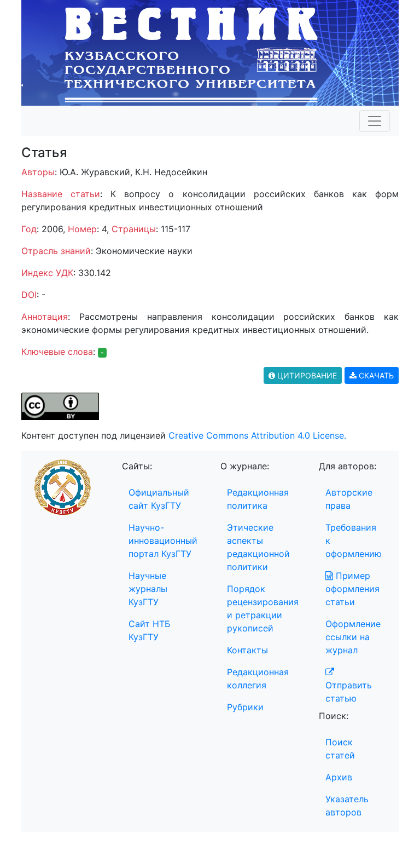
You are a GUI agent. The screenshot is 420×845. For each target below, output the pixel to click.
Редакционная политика (258, 499)
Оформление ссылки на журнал (353, 637)
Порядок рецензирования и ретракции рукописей (263, 608)
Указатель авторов (347, 806)
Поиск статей (340, 749)
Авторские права (348, 499)
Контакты (247, 650)
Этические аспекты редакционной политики (258, 547)
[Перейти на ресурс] (210, 52)
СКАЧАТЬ (375, 375)
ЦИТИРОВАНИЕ (306, 375)
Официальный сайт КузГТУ (159, 499)
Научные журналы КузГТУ (148, 588)
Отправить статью (348, 692)
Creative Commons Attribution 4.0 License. (257, 435)
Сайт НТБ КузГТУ (150, 630)
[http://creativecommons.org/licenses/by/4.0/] (60, 405)
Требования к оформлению (353, 540)
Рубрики (245, 707)
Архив (338, 777)
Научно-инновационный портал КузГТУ (163, 540)
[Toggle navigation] (374, 121)
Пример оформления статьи (352, 588)
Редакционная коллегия (258, 678)
